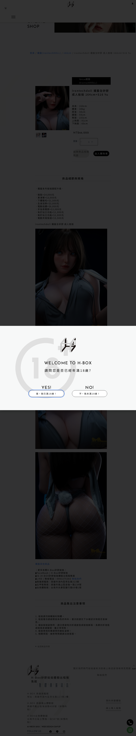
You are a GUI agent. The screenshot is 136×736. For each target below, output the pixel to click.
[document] (68, 368)
